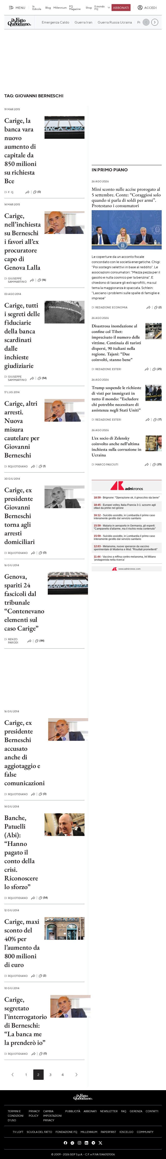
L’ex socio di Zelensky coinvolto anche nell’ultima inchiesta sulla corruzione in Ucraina (116, 446)
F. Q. (9, 192)
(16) (44, 279)
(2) (44, 975)
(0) (39, 191)
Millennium (60, 7)
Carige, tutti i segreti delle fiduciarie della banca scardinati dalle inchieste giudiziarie (22, 335)
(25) (159, 369)
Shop (89, 7)
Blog (48, 7)
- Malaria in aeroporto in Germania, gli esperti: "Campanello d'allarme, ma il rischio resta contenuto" (125, 527)
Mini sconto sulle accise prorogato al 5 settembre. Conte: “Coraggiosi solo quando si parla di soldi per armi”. (126, 194)
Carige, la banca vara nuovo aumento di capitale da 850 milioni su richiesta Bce (20, 150)
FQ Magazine (75, 7)
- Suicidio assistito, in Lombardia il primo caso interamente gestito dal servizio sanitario (124, 517)
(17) (160, 419)
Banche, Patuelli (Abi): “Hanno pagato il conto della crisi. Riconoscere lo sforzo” (21, 852)
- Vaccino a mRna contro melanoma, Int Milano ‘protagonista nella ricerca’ (125, 558)
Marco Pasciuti (105, 464)
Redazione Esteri (106, 369)
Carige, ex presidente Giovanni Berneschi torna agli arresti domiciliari (19, 515)
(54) (44, 378)
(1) (44, 466)
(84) (41, 640)
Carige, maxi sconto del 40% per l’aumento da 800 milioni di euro (22, 943)
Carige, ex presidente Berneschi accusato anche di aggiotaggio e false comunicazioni (24, 752)
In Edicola (36, 7)
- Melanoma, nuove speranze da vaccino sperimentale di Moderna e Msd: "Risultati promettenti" (125, 548)
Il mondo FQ (99, 7)
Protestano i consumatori (115, 205)
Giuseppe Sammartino (15, 280)
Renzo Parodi (11, 641)
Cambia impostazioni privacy (52, 1115)
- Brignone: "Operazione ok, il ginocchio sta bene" (127, 497)
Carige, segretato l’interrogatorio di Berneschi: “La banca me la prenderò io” (25, 1021)
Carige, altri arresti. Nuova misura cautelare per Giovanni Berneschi (21, 429)
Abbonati (121, 7)
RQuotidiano (16, 466)
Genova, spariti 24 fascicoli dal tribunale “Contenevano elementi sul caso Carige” (24, 602)
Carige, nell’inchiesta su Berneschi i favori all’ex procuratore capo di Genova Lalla (22, 241)
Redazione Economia (109, 307)
